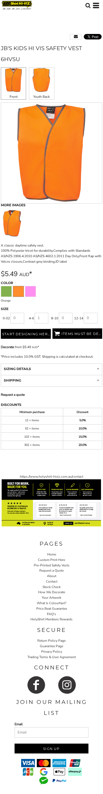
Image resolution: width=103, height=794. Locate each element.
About (51, 576)
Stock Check (52, 587)
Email (19, 724)
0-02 (6, 318)
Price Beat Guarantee (51, 608)
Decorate (7, 347)
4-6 (31, 318)
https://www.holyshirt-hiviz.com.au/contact (51, 476)
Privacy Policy (51, 651)
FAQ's (51, 614)
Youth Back (41, 96)
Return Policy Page (51, 640)
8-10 (54, 318)
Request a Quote (51, 570)
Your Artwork (51, 597)
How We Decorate (51, 592)
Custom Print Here (51, 560)
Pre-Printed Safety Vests (51, 565)
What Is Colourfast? (51, 603)
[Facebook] (36, 685)
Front (14, 96)
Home (51, 554)
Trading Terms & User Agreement (51, 657)
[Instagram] (67, 685)
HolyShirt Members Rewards (51, 619)
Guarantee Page (51, 646)
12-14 (78, 318)
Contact (51, 581)
